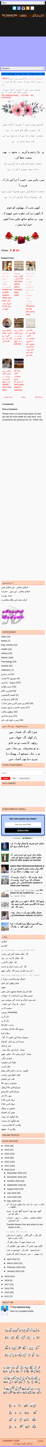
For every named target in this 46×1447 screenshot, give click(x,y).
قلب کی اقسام (8, 1079)
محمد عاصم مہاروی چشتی (13, 707)
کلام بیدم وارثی (8, 699)
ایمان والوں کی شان (10, 983)
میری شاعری (7, 716)
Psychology (6, 661)
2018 (6, 1280)
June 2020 (12, 1197)
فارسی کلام (6, 691)
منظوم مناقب (7, 712)
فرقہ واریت (6, 595)
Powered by (17, 838)
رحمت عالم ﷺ (7, 1025)
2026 (6, 1146)
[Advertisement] (23, 43)
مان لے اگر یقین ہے (16, 1231)
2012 (6, 1296)
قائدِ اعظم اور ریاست (10, 1075)
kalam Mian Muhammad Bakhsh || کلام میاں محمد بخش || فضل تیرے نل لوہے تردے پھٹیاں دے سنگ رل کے (27, 869)
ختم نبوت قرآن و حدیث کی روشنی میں (18, 1000)
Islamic (4, 657)
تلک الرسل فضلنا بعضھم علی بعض (16, 991)
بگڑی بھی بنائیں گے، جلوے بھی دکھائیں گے (24, 1246)
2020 (6, 1169)
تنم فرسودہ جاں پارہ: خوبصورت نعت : (23, 1250)
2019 (6, 1276)
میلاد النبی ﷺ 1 (8, 1100)
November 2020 (14, 1177)
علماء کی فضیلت (8, 1062)
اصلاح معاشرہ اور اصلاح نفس (14, 587)
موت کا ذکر (6, 1096)
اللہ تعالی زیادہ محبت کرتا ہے (18, 950)
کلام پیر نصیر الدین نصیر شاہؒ (15, 703)
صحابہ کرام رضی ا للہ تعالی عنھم (16, 1054)
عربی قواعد (6, 686)
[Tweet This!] (14, 250)
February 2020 (14, 1267)
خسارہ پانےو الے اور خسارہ (13, 1004)
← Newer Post (7, 397)
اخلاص (4, 941)
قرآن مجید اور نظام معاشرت (14, 600)
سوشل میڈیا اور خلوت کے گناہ (14, 1037)
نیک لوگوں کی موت (9, 1116)
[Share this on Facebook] (10, 250)
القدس (4, 946)
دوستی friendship (9, 1012)
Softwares (6, 670)
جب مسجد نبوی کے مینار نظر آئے (20, 1242)
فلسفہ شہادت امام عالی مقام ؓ (15, 1071)
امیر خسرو (6, 674)
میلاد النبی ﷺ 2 (8, 1104)
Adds (3, 636)
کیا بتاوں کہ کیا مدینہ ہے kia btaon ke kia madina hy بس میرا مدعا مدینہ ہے (26, 893)
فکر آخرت (5, 1066)
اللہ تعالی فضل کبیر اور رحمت (14, 954)
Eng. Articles (7, 645)
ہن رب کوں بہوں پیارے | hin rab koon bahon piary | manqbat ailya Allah (18, 284)
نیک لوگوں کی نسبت (10, 1121)
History (4, 653)
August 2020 (13, 1189)
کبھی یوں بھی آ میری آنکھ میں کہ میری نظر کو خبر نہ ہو (20, 90)
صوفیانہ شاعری (34, 78)
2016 (6, 1288)
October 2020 (13, 1181)
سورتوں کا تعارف (9, 678)
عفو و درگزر (6, 1058)
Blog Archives (24, 778)
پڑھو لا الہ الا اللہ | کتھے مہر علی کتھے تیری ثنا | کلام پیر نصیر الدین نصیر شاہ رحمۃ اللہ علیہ (27, 904)
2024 (6, 1154)
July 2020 (11, 1193)
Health (4, 649)
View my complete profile (21, 1311)
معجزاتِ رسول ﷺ (9, 1083)
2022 (6, 1162)
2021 (6, 1166)
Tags (14, 778)
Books (4, 641)
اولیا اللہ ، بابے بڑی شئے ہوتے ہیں (20, 975)
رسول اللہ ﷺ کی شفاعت (12, 1029)
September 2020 (15, 1185)
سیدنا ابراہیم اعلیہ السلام (12, 1041)
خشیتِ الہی (6, 1008)
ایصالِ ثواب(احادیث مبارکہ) (13, 979)
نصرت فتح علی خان (10, 720)
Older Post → (39, 397)
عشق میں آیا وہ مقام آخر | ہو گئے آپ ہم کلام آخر (7, 335)
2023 (6, 1158)
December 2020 (14, 1173)
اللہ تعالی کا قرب (9, 962)
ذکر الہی (5, 1016)
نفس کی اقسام (8, 1112)
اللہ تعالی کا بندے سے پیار (12, 958)
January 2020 (13, 1271)
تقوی (3, 987)
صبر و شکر (6, 1046)
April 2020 (12, 1259)
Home (5, 78)
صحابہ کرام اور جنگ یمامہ (13, 1050)
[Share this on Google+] (18, 250)
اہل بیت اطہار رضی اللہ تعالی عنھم (17, 970)
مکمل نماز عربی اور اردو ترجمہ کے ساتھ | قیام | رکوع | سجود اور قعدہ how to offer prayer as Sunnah (26, 857)
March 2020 (12, 1263)
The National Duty (21, 1307)
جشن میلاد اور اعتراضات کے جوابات (17, 995)
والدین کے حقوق (8, 1129)
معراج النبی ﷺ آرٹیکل (11, 1087)
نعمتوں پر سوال (8, 1108)
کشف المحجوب (8, 695)
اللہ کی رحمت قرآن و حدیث (13, 966)
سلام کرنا (5, 1033)
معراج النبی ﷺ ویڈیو (10, 1091)
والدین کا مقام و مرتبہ (11, 1125)
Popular (5, 778)
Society (4, 666)
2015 (6, 1292)
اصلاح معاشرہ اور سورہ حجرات (15, 591)
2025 (6, 1150)
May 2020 (11, 1201)
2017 (6, 1284)
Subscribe (23, 830)
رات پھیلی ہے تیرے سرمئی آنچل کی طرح (24, 1254)
